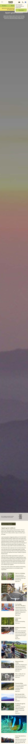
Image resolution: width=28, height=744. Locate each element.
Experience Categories (7, 524)
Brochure (4, 5)
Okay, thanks (21, 10)
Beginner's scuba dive (9, 726)
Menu (2, 2)
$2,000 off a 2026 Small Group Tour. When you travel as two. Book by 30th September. (13, 9)
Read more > (17, 581)
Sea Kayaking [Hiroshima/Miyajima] (20, 604)
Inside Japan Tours (10, 2)
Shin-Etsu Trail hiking (20, 573)
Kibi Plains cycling (19, 643)
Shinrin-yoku (18, 618)
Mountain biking (19, 683)
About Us (13, 5)
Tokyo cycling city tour (20, 674)
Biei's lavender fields (19, 694)
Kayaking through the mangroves (20, 704)
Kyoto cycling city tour (10, 586)
